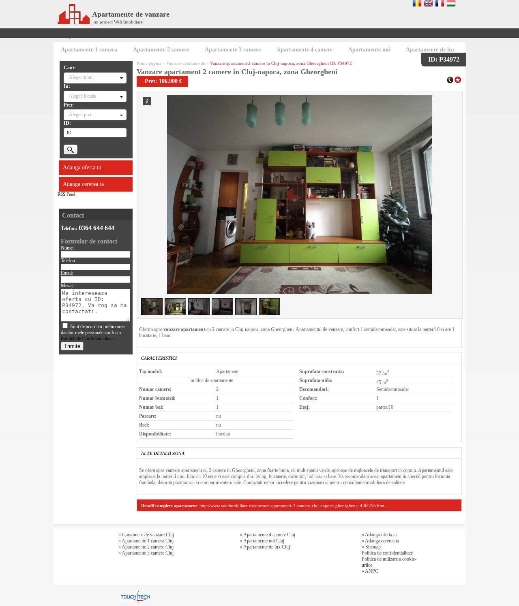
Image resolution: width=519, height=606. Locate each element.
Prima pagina (149, 63)
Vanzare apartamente (185, 63)
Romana (417, 3)
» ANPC (370, 571)
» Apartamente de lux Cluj (265, 547)
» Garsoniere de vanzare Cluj (146, 535)
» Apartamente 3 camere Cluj (146, 553)
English (428, 3)
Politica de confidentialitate (387, 553)
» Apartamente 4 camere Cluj (267, 535)
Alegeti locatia (82, 96)
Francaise (439, 3)
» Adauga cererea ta (380, 541)
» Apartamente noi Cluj (262, 541)
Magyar (451, 3)
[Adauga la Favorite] (458, 79)
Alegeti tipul (80, 77)
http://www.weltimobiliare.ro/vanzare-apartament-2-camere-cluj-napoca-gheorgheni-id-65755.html (292, 505)
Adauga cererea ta (83, 184)
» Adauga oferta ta (379, 535)
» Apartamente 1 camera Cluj (146, 541)
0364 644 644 (96, 227)
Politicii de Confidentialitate (87, 338)
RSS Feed (66, 194)
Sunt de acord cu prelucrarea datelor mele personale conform (92, 332)
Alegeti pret (80, 114)
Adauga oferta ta (82, 167)
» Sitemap (371, 547)
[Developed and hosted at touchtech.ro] (134, 591)
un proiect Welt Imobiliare (118, 21)
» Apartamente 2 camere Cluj (146, 547)
